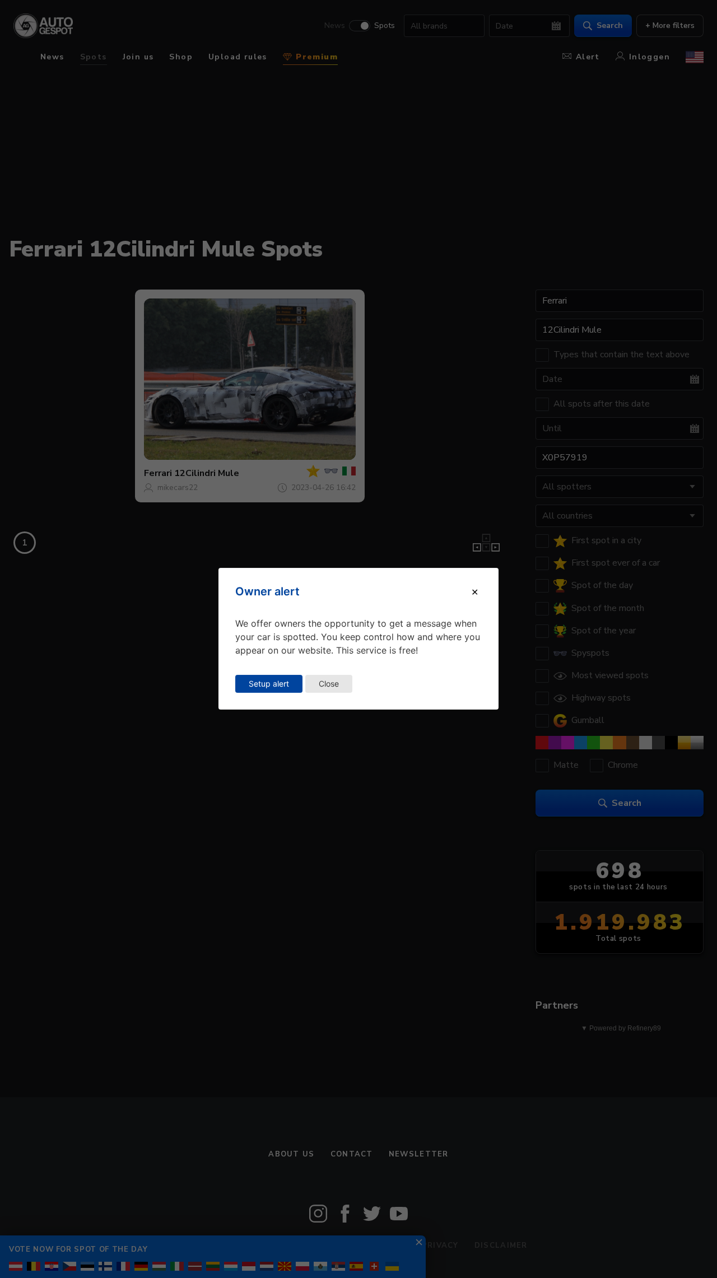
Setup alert (269, 683)
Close (329, 683)
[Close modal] (475, 592)
